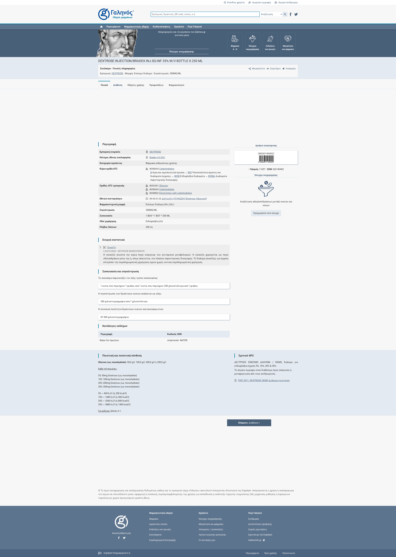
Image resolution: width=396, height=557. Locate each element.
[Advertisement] (189, 113)
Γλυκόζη (111, 247)
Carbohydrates (166, 168)
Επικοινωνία (288, 553)
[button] (285, 14)
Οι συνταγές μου (207, 540)
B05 (190, 172)
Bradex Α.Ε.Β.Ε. (157, 157)
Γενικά (104, 85)
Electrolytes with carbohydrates (175, 193)
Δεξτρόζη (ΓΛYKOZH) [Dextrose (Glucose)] (184, 198)
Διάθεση (117, 85)
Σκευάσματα (155, 534)
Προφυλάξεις (156, 85)
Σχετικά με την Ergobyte (260, 534)
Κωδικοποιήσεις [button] (161, 26)
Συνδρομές (253, 518)
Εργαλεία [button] (179, 26)
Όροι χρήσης (270, 553)
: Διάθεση (249, 422)
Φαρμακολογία (176, 85)
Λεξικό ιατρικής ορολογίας (212, 534)
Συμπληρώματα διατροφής (162, 540)
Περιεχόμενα (113, 26)
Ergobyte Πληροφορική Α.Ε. (117, 553)
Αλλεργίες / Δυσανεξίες (211, 529)
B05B (177, 176)
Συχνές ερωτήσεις (257, 529)
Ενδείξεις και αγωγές (160, 529)
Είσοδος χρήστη (235, 2)
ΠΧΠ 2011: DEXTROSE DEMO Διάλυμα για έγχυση (264, 380)
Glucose (163, 185)
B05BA (211, 176)
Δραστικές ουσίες (158, 524)
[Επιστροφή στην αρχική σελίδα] (121, 525)
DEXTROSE (117, 73)
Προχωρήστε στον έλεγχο (266, 213)
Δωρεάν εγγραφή (261, 2)
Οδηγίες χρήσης (135, 85)
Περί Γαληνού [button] (195, 26)
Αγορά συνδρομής (287, 2)
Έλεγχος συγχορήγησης (182, 38)
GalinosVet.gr (254, 540)
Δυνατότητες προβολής (260, 524)
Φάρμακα (153, 518)
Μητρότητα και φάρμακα (211, 524)
